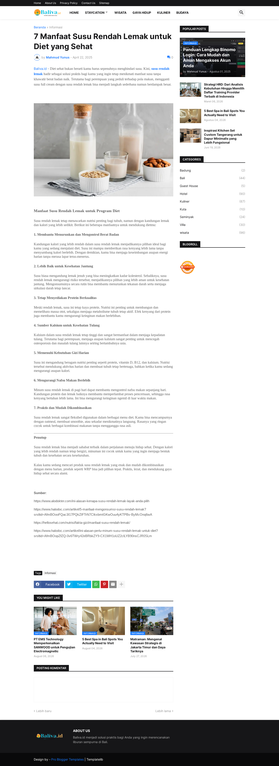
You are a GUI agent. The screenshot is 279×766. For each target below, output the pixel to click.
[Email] (113, 584)
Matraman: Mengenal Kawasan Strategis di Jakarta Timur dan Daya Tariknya (147, 645)
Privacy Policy (69, 3)
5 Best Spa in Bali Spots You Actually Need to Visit (102, 641)
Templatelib (95, 759)
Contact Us (88, 3)
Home (37, 3)
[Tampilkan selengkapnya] (121, 584)
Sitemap (104, 3)
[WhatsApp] (96, 584)
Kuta (212, 209)
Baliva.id (40, 69)
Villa (212, 225)
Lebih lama (163, 711)
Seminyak (212, 217)
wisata (212, 232)
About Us (50, 3)
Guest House (212, 186)
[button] (241, 12)
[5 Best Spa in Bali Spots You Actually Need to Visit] (190, 116)
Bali (212, 178)
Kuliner (163, 12)
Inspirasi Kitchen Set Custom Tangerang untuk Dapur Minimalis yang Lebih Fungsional (223, 136)
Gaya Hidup (142, 12)
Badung (212, 170)
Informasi (55, 27)
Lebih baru (43, 711)
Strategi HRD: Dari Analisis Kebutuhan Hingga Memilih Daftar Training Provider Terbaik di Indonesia (224, 90)
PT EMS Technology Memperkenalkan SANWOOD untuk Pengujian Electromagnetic (54, 645)
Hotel (212, 194)
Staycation (94, 12)
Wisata (120, 12)
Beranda (40, 27)
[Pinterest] (104, 584)
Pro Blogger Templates (67, 759)
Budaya (182, 12)
